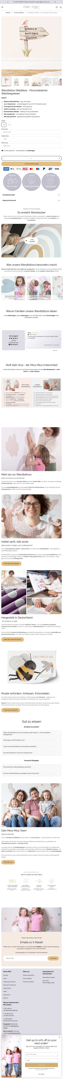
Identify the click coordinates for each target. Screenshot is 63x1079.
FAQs (5, 978)
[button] (25, 339)
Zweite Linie (5, 136)
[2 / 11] (16, 81)
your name (28, 1051)
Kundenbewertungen (14, 1033)
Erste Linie (4, 129)
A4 (4, 124)
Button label (31, 403)
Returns (5, 998)
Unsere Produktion (28, 982)
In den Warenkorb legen (31, 164)
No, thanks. (41, 1074)
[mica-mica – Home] (31, 7)
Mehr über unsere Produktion (12, 639)
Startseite (8, 12)
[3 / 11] (26, 81)
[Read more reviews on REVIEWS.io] (13, 344)
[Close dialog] (59, 1037)
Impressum (6, 995)
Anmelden (53, 958)
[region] (43, 339)
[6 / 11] (57, 81)
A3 (9, 124)
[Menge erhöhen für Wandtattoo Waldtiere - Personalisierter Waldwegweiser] (59, 158)
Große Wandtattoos (19, 12)
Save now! (41, 1065)
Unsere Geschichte (28, 975)
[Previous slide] (8, 2)
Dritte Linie (4, 143)
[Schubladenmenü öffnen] (2, 7)
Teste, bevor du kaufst (10, 710)
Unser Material (27, 978)
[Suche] (57, 7)
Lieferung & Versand (9, 982)
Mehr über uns (8, 862)
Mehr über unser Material (11, 563)
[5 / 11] (47, 81)
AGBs (5, 991)
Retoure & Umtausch (9, 985)
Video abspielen (32, 240)
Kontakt (5, 975)
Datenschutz (7, 988)
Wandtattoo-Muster (49, 977)
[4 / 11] (36, 81)
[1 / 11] (6, 81)
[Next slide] (55, 2)
